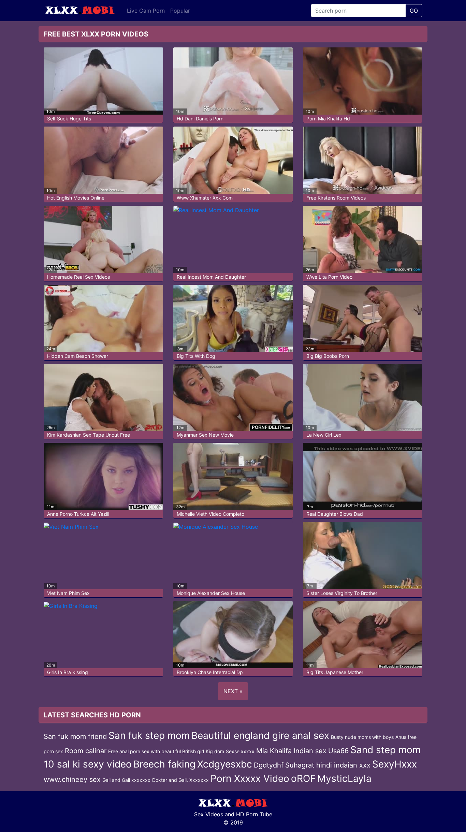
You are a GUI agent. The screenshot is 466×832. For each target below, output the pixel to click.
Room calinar (85, 751)
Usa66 (338, 751)
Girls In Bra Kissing (67, 672)
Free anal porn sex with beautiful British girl (156, 751)
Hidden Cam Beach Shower (77, 356)
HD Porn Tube (254, 814)
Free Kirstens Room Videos (336, 198)
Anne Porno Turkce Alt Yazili (78, 514)
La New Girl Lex (323, 435)
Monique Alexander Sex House (211, 593)
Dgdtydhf (268, 765)
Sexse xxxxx (240, 751)
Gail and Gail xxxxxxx (126, 780)
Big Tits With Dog (196, 356)
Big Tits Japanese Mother (334, 672)
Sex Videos (208, 814)
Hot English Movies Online (75, 198)
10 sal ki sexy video (88, 764)
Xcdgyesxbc (224, 764)
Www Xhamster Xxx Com (205, 198)
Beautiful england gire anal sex (260, 735)
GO (414, 10)
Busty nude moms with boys (362, 737)
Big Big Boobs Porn (327, 356)
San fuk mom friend (75, 736)
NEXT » (233, 691)
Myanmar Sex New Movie (205, 435)
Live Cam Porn (146, 10)
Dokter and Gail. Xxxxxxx (180, 780)
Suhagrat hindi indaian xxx (327, 765)
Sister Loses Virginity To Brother (341, 593)
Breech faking (164, 764)
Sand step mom (385, 750)
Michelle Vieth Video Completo (210, 514)
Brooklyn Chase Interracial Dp (210, 672)
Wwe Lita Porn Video (329, 277)
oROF (303, 778)
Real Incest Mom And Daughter (211, 277)
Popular (180, 10)
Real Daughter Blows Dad (334, 514)
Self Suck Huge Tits (69, 118)
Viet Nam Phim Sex (68, 593)
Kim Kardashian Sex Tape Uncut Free (88, 435)
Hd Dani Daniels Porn (200, 118)
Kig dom (215, 751)
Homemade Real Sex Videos (78, 277)
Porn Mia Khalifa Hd (328, 118)
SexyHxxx (394, 764)
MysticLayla (344, 778)
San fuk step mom (149, 735)
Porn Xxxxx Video (249, 778)
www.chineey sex (72, 779)
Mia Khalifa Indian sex (291, 751)
